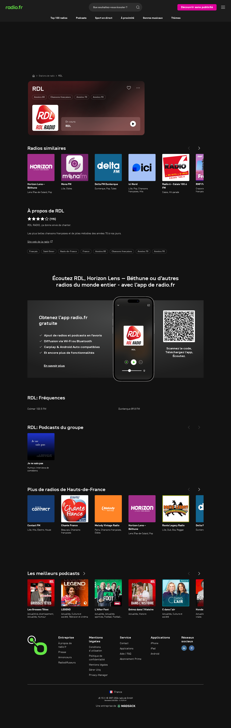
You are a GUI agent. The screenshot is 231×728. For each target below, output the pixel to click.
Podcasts (81, 18)
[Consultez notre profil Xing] (191, 648)
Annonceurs (65, 657)
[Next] (199, 146)
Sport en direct (103, 18)
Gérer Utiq (95, 670)
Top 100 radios (59, 18)
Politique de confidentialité (97, 658)
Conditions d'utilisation (95, 649)
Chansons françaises (61, 97)
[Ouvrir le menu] (223, 7)
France (86, 251)
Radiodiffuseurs (67, 662)
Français (33, 251)
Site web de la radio (38, 242)
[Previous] (188, 146)
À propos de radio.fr (65, 645)
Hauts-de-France (68, 251)
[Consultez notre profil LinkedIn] (184, 648)
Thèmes (175, 18)
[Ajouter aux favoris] (129, 88)
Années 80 (39, 97)
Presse (62, 652)
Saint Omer (48, 251)
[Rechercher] (138, 7)
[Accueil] (33, 75)
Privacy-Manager (98, 675)
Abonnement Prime (130, 659)
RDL (68, 126)
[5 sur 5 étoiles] (47, 219)
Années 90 (98, 97)
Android (155, 654)
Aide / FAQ (125, 654)
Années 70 (82, 97)
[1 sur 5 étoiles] (29, 219)
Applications (126, 648)
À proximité (127, 18)
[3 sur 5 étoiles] (38, 219)
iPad (153, 648)
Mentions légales (98, 665)
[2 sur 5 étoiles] (34, 219)
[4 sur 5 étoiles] (42, 219)
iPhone (154, 643)
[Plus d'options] (138, 88)
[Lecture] (133, 124)
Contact (124, 643)
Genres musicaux (153, 18)
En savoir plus (54, 366)
